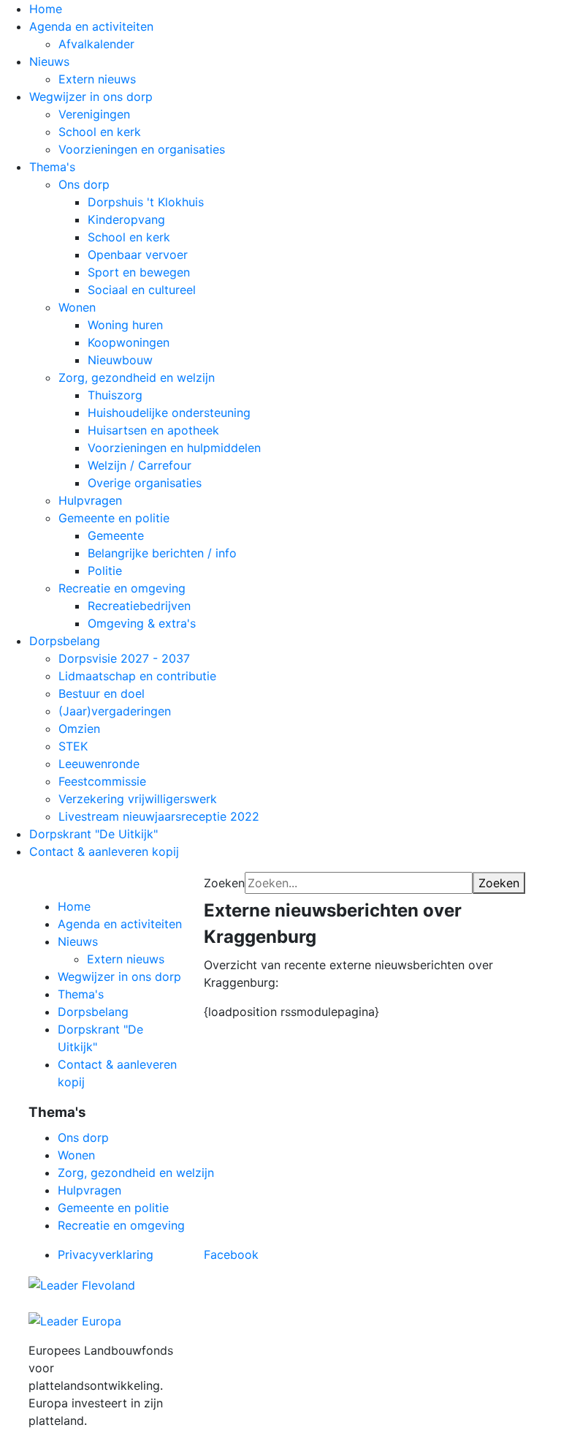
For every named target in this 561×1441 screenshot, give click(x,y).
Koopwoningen (128, 342)
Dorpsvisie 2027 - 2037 (124, 658)
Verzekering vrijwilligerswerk (137, 798)
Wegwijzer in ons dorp (91, 96)
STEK (73, 746)
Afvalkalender (96, 44)
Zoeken (224, 883)
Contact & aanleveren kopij (104, 851)
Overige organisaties (145, 482)
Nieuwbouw (120, 360)
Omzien (79, 728)
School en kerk (99, 131)
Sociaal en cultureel (142, 289)
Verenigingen (94, 114)
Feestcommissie (102, 781)
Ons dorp (84, 184)
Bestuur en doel (101, 693)
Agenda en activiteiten (91, 26)
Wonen (77, 307)
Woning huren (125, 324)
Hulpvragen (90, 500)
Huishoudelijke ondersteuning (169, 412)
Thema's (52, 166)
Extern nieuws (97, 79)
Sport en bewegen (139, 272)
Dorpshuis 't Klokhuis (146, 202)
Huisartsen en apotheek (153, 430)
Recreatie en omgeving (122, 588)
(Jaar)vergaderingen (114, 711)
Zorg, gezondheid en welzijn (136, 377)
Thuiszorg (115, 395)
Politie (105, 570)
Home (45, 8)
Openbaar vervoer (138, 254)
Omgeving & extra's (142, 623)
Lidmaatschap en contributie (137, 676)
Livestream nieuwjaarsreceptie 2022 (158, 816)
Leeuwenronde (99, 763)
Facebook (231, 1254)
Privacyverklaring (105, 1254)
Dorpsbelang (64, 640)
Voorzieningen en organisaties (141, 149)
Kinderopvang (126, 219)
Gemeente (116, 535)
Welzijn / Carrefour (139, 465)
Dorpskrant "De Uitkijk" (93, 834)
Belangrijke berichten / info (162, 553)
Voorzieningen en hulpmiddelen (174, 447)
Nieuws (49, 61)
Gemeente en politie (113, 518)
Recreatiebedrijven (139, 605)
